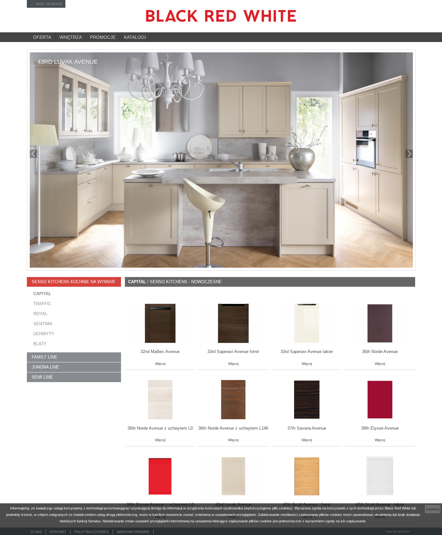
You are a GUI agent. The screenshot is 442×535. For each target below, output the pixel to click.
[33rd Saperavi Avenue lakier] (306, 322)
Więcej (160, 364)
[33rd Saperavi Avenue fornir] (233, 322)
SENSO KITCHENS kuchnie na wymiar (73, 282)
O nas (36, 532)
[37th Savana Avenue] (306, 399)
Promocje (103, 37)
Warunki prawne (133, 532)
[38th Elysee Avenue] (379, 399)
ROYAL (40, 314)
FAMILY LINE (44, 357)
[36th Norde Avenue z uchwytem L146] (233, 399)
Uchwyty (43, 334)
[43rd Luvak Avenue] (233, 475)
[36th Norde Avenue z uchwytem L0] (160, 399)
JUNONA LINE (45, 367)
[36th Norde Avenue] (379, 322)
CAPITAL (42, 294)
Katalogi (135, 37)
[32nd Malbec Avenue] (160, 322)
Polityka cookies (91, 532)
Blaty (40, 344)
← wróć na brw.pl (46, 3)
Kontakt (58, 532)
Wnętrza (71, 37)
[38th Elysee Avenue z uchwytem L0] (160, 475)
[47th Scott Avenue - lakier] (379, 475)
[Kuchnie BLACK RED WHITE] (221, 16)
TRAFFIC (42, 304)
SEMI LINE (42, 377)
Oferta (42, 37)
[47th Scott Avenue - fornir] (306, 475)
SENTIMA (42, 324)
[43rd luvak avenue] (221, 160)
